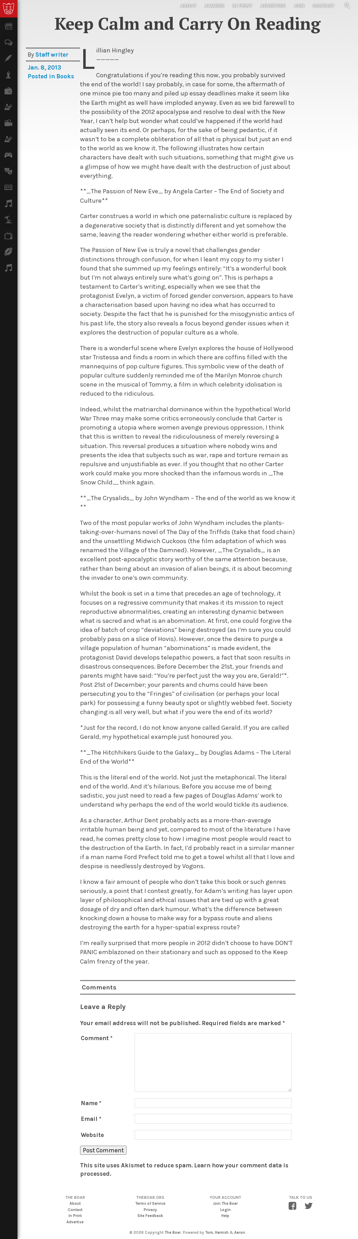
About (188, 6)
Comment (97, 1038)
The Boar (173, 1232)
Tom (209, 1232)
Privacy (150, 1210)
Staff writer (52, 54)
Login (225, 1210)
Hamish (222, 1232)
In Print (242, 6)
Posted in (42, 76)
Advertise (273, 6)
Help (225, 1215)
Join (299, 6)
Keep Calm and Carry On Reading (188, 23)
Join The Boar (225, 1203)
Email (91, 1118)
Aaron (239, 1232)
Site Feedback (150, 1215)
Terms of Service (150, 1203)
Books (65, 76)
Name (91, 1103)
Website (92, 1134)
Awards (214, 6)
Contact (323, 6)
